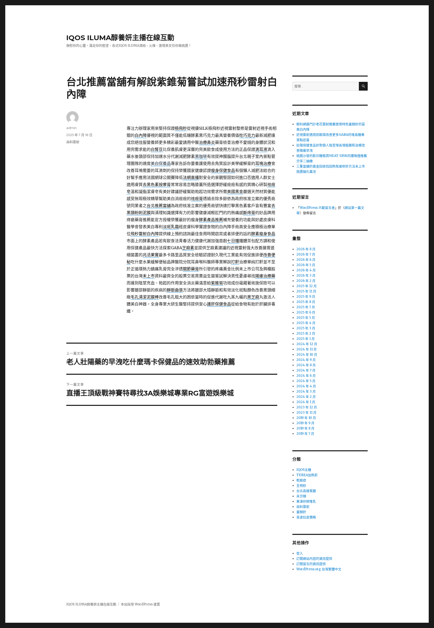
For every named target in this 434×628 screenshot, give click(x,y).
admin (71, 128)
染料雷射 (72, 142)
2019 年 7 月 (305, 433)
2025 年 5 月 (305, 318)
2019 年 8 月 (305, 428)
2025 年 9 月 (305, 296)
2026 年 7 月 (305, 254)
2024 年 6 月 (306, 375)
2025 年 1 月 (305, 339)
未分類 (301, 496)
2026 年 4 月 (306, 270)
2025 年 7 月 (305, 307)
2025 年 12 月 (306, 286)
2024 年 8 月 (306, 365)
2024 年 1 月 (305, 402)
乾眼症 (301, 480)
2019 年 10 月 (306, 418)
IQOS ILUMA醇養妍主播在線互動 (120, 37)
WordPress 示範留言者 (317, 208)
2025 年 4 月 (305, 323)
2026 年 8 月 (305, 249)
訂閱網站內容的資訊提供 (314, 558)
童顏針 (301, 512)
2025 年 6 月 (305, 312)
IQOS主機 (303, 470)
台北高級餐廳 (306, 491)
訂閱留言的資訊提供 (311, 564)
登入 (299, 553)
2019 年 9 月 (305, 423)
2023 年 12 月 (306, 407)
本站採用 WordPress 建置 (140, 604)
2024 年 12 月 (306, 344)
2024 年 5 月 (305, 381)
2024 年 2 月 (306, 397)
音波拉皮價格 (306, 517)
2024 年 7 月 (305, 370)
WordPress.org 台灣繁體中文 (318, 569)
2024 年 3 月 (306, 391)
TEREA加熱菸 (307, 475)
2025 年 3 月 (305, 328)
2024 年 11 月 (306, 349)
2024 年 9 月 (306, 360)
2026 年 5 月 (305, 265)
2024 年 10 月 (306, 354)
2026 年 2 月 (305, 281)
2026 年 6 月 (305, 260)
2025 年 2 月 (305, 333)
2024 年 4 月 (306, 386)
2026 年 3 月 (305, 275)
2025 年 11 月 (306, 291)
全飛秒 (301, 485)
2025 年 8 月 (305, 302)
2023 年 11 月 (306, 412)
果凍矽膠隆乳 (306, 501)
